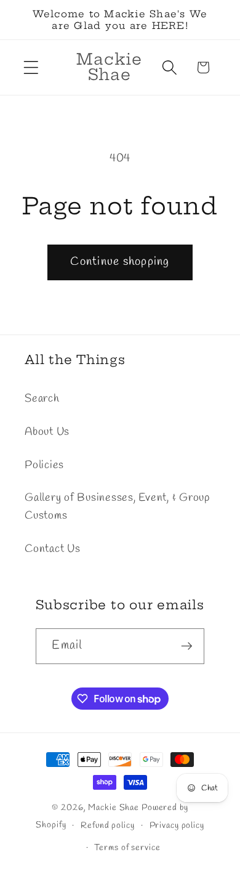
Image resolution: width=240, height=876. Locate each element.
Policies (44, 465)
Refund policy (107, 826)
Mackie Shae (113, 808)
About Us (47, 432)
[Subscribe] (187, 646)
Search (42, 399)
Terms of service (127, 848)
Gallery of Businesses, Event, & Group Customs (117, 507)
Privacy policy (177, 826)
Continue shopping (119, 262)
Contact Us (53, 549)
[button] (31, 67)
